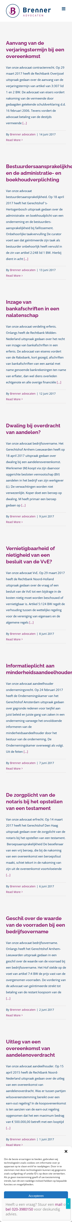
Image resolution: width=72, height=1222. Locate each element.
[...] (24, 123)
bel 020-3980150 (19, 1209)
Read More (13, 140)
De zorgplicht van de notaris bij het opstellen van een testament (34, 801)
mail (58, 1204)
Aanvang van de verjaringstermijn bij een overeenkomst (35, 49)
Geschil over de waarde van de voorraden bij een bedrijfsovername (35, 925)
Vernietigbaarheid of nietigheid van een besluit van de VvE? (30, 555)
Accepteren (36, 1196)
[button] (66, 1151)
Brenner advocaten (23, 134)
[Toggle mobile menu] (64, 9)
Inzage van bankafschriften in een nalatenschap (32, 308)
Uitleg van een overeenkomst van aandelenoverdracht (30, 1048)
